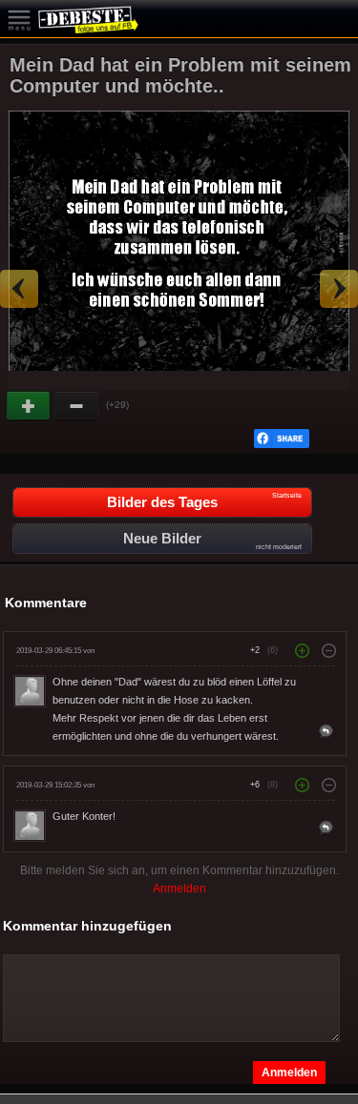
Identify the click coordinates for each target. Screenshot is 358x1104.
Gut (29, 406)
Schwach (77, 406)
